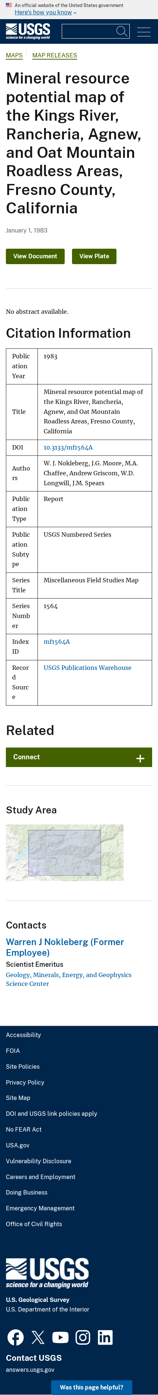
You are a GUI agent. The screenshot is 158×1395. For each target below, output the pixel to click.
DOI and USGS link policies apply (51, 1114)
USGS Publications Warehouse (88, 667)
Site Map (18, 1098)
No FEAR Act (24, 1129)
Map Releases (54, 55)
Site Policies (23, 1067)
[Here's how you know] (79, 9)
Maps (14, 55)
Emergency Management (40, 1208)
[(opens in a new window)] (15, 1336)
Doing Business (26, 1192)
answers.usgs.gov (30, 1369)
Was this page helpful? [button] (91, 1387)
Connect (26, 757)
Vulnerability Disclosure (38, 1161)
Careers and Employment (40, 1177)
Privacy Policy (25, 1082)
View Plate (94, 256)
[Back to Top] (131, 1368)
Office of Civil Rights (34, 1224)
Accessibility (23, 1035)
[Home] (28, 37)
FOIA (13, 1051)
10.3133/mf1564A (68, 447)
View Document (35, 256)
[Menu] (144, 32)
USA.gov (17, 1145)
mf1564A (57, 641)
